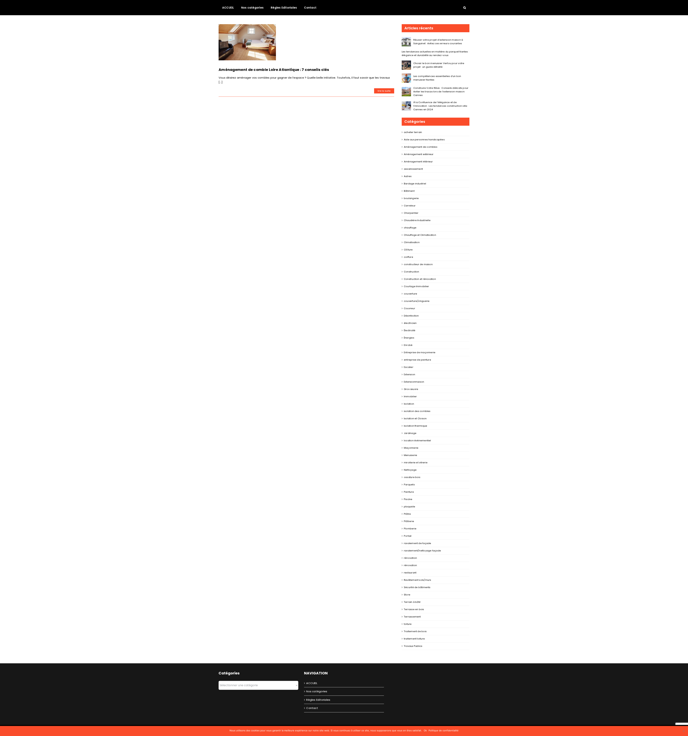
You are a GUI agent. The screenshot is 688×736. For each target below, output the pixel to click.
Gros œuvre (411, 389)
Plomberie (410, 528)
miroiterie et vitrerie (415, 462)
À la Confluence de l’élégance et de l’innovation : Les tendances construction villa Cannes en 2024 (440, 106)
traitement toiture (414, 638)
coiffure (408, 257)
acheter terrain (413, 132)
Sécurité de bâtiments (417, 587)
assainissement (413, 169)
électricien (410, 323)
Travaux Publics (413, 646)
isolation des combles (417, 411)
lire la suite (384, 91)
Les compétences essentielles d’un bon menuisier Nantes (437, 77)
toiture (408, 624)
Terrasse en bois (414, 609)
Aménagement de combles (420, 147)
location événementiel (417, 440)
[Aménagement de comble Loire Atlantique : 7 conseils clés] (247, 42)
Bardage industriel (415, 183)
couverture (410, 293)
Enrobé (408, 345)
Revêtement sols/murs (417, 580)
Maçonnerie (411, 448)
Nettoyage (410, 470)
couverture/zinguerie (417, 301)
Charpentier (411, 213)
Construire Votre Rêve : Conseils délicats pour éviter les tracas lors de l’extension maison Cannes (440, 91)
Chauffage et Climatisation (420, 235)
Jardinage (410, 433)
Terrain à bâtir (412, 602)
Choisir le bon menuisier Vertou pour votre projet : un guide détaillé (438, 65)
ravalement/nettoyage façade (422, 550)
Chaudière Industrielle (417, 220)
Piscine (408, 499)
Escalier (408, 367)
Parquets (409, 484)
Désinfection (411, 315)
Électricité (409, 330)
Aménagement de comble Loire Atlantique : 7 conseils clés (274, 69)
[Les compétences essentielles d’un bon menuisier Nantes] (406, 75)
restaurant (410, 572)
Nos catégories (316, 691)
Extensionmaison (414, 381)
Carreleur (409, 205)
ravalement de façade (417, 543)
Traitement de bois (415, 631)
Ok (425, 730)
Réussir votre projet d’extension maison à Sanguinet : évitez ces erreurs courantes (438, 41)
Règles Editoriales (318, 700)
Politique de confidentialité (443, 730)
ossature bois (412, 477)
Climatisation (412, 242)
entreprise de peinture (417, 359)
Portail (408, 536)
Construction (411, 271)
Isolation (409, 404)
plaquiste (409, 506)
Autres (408, 176)
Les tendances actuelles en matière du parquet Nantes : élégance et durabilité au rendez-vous (435, 53)
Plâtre (407, 514)
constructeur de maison (418, 264)
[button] (464, 7)
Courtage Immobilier (416, 286)
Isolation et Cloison (415, 418)
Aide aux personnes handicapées (424, 139)
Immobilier (410, 396)
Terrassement (412, 616)
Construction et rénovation (420, 279)
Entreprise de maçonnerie (419, 352)
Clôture (408, 249)
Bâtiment (409, 191)
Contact (312, 708)
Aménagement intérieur (418, 161)
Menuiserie (410, 455)
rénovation (410, 558)
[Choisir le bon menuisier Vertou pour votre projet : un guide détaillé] (406, 62)
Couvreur (409, 308)
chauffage (410, 227)
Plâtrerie (409, 521)
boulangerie (411, 198)
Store (407, 594)
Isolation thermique (415, 426)
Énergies (409, 337)
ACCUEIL (311, 683)
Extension (409, 374)
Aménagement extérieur (419, 154)
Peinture (409, 492)
